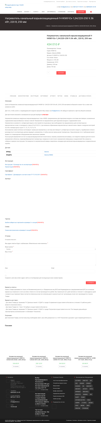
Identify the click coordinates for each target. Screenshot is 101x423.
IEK (83, 386)
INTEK (91, 388)
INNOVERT (77, 388)
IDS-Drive (77, 386)
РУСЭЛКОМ (85, 408)
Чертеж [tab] (59, 96)
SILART (77, 397)
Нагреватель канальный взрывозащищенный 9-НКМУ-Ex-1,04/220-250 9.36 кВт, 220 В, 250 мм (74, 26)
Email (52, 268)
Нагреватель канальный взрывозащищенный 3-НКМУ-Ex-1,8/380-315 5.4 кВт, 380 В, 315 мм (62, 358)
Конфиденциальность (49, 1)
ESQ (76, 383)
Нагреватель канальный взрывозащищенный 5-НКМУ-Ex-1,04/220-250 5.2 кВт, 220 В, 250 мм (39, 358)
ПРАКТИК (77, 408)
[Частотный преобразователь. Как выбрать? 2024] (31, 412)
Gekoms (46, 152)
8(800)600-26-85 (91, 7)
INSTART (85, 388)
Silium (82, 397)
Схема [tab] (66, 96)
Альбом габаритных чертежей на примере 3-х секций (24, 222)
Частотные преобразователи (60, 380)
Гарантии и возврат (82, 1)
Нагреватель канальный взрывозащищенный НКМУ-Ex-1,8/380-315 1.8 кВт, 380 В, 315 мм (85, 358)
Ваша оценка (9, 247)
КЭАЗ (76, 405)
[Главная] (44, 26)
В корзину (61, 72)
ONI (91, 394)
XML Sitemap (18, 421)
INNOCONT (89, 386)
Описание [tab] (13, 96)
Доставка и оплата (71, 1)
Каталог (46, 114)
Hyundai (88, 383)
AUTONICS (77, 380)
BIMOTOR (85, 380)
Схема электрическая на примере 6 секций (21, 230)
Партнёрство (92, 1)
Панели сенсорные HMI (58, 396)
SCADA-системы (57, 398)
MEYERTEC (78, 394)
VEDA (88, 400)
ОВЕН (88, 405)
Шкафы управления (57, 391)
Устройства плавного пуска (60, 383)
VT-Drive (84, 402)
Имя (6, 268)
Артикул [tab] (52, 96)
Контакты (75, 420)
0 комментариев (44, 389)
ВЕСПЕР (91, 402)
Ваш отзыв (9, 252)
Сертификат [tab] (44, 96)
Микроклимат (56, 385)
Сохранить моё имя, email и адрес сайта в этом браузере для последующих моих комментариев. (34, 278)
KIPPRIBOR (77, 391)
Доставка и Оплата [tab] (85, 96)
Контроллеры (56, 388)
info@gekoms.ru (65, 7)
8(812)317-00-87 (78, 7)
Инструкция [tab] (34, 96)
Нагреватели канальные (59, 393)
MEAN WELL (86, 391)
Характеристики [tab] (23, 96)
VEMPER (77, 402)
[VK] (54, 406)
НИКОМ (82, 405)
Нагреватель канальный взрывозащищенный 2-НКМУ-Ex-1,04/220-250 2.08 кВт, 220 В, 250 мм (16, 358)
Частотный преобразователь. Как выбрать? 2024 (42, 412)
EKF (91, 380)
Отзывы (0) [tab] (73, 96)
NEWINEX (85, 394)
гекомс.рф (14, 406)
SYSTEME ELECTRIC (80, 400)
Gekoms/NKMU (48, 155)
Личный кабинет (60, 1)
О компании (69, 420)
